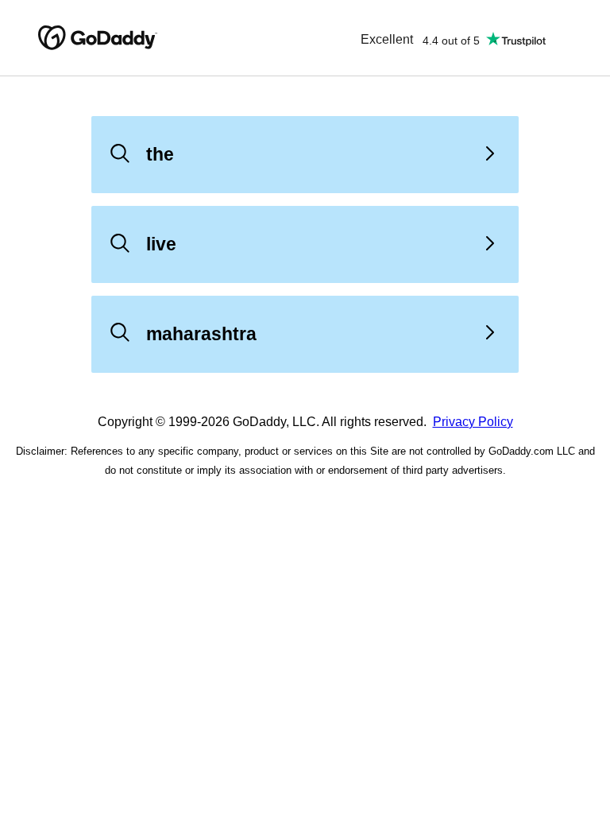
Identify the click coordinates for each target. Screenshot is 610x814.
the (160, 154)
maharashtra (201, 334)
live (161, 244)
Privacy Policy (473, 421)
